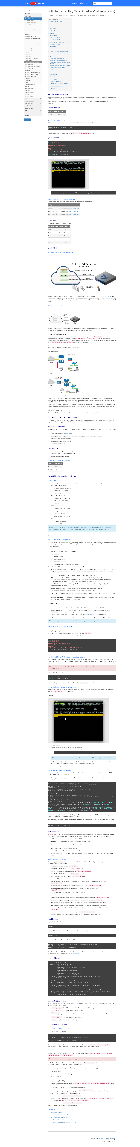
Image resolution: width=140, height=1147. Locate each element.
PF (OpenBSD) (28, 80)
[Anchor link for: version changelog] (58, 76)
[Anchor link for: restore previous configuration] (68, 1050)
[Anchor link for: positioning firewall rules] (62, 410)
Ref (80, 1003)
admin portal (76, 953)
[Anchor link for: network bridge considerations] (66, 334)
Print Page (27, 119)
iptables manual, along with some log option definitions (65, 1119)
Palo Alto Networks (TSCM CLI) (31, 74)
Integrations (27, 112)
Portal (109, 296)
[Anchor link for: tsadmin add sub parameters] (66, 859)
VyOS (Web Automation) (29, 96)
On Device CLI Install (55, 39)
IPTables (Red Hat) (28, 60)
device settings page (74, 208)
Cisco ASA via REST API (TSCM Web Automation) (32, 39)
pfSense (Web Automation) (30, 84)
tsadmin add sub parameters (56, 72)
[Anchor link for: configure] (53, 695)
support (59, 663)
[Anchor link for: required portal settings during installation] (76, 199)
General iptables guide (56, 1112)
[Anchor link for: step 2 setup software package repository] (67, 60)
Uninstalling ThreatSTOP (55, 81)
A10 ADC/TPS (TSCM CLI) (30, 22)
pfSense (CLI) (27, 82)
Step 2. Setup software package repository (59, 60)
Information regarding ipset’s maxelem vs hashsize (63, 1122)
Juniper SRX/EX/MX (29, 64)
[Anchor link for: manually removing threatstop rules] (68, 1080)
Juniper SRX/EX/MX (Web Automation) (32, 66)
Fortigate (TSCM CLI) (29, 54)
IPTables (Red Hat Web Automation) (32, 62)
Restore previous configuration (57, 86)
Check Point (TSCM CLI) (30, 29)
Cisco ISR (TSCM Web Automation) (32, 44)
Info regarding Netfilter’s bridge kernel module (63, 1114)
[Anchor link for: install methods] (60, 248)
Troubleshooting (53, 74)
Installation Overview (55, 44)
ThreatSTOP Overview (30, 13)
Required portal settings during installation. (59, 30)
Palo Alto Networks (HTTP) (30, 76)
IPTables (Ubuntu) (28, 56)
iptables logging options (55, 79)
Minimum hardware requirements (57, 49)
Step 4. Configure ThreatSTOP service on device (60, 65)
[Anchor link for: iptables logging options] (66, 1001)
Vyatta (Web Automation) (29, 92)
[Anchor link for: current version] (60, 107)
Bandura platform (28, 27)
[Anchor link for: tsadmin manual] (60, 832)
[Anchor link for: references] (55, 88)
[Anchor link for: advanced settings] (58, 603)
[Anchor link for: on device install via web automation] (73, 252)
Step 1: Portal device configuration (57, 58)
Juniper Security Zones (29, 68)
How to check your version (56, 26)
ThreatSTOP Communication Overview (59, 51)
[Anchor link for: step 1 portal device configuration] (64, 58)
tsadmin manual (53, 69)
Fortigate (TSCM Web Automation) (31, 52)
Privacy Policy (103, 1138)
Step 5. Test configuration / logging (58, 67)
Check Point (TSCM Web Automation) (32, 31)
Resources (27, 115)
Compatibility (53, 33)
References (53, 88)
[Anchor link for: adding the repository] (60, 630)
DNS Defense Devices (30, 98)
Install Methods (53, 35)
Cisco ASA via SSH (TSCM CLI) (31, 36)
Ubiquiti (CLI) (27, 86)
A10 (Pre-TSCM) (28, 24)
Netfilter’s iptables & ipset (56, 21)
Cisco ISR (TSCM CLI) (29, 46)
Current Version (53, 23)
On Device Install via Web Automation (58, 37)
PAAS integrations (29, 103)
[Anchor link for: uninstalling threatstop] (61, 81)
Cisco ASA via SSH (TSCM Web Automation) (31, 33)
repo (59, 672)
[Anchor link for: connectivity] (56, 480)
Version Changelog (54, 76)
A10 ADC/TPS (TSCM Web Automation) (33, 20)
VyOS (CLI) (27, 94)
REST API (27, 110)
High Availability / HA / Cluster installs (59, 42)
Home (74, 3)
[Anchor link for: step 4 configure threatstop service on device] (79, 687)
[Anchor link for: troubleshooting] (57, 74)
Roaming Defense (29, 105)
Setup (51, 56)
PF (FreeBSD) (27, 78)
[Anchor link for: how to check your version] (65, 120)
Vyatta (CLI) (27, 90)
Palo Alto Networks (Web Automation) (32, 72)
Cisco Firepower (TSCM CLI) (30, 50)
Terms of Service (112, 1138)
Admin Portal (84, 3)
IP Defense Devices (29, 18)
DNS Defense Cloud (29, 101)
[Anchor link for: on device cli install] (62, 305)
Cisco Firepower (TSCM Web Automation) (33, 48)
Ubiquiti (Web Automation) (30, 88)
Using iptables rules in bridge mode (60, 1117)
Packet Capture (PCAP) (29, 70)
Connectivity (53, 53)
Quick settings (53, 28)
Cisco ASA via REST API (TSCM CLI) (32, 42)
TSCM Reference (29, 108)
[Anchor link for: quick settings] (56, 28)
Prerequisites (53, 46)
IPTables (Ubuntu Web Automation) (31, 58)
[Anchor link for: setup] (52, 56)
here (78, 347)
